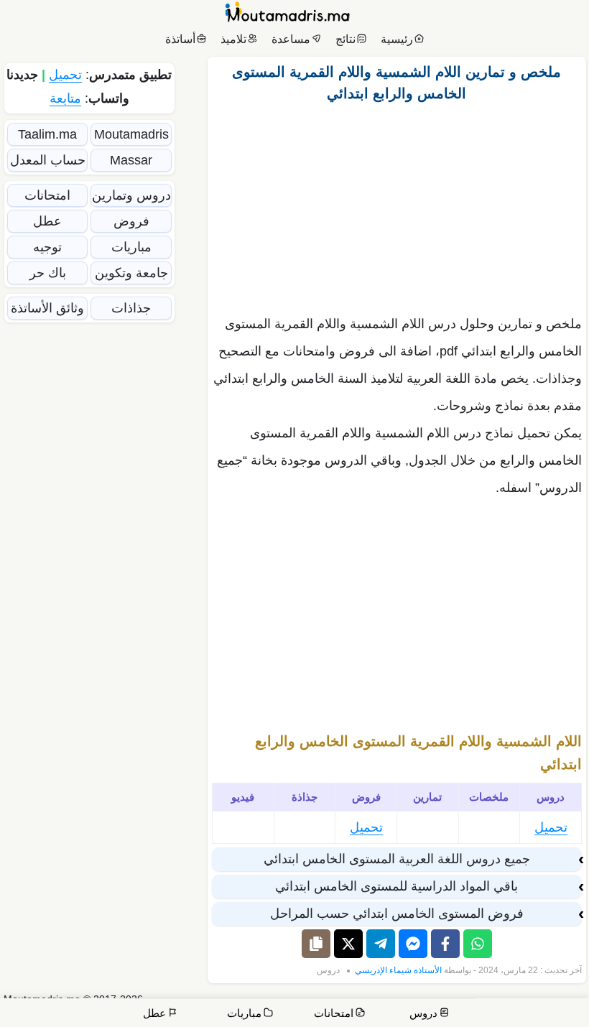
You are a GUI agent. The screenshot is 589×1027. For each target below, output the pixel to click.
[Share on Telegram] (380, 943)
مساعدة (291, 39)
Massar (131, 160)
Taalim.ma (47, 134)
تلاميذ (233, 39)
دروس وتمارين (131, 195)
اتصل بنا (562, 1005)
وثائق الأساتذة (47, 308)
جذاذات (131, 308)
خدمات (476, 1005)
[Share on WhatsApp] (477, 943)
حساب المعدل (47, 160)
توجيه (47, 247)
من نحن (521, 1005)
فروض (131, 221)
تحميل (550, 827)
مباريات (131, 247)
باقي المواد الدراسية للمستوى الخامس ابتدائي (396, 886)
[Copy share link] (316, 943)
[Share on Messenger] (413, 943)
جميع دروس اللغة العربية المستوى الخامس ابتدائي (397, 859)
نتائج (345, 39)
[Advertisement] (396, 204)
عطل (47, 221)
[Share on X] (348, 943)
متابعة (65, 98)
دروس (328, 970)
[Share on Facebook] (445, 943)
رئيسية (397, 39)
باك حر (47, 273)
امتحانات (47, 195)
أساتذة (180, 39)
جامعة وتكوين (131, 273)
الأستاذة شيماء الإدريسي (398, 970)
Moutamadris (131, 134)
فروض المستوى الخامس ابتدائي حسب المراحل (397, 913)
